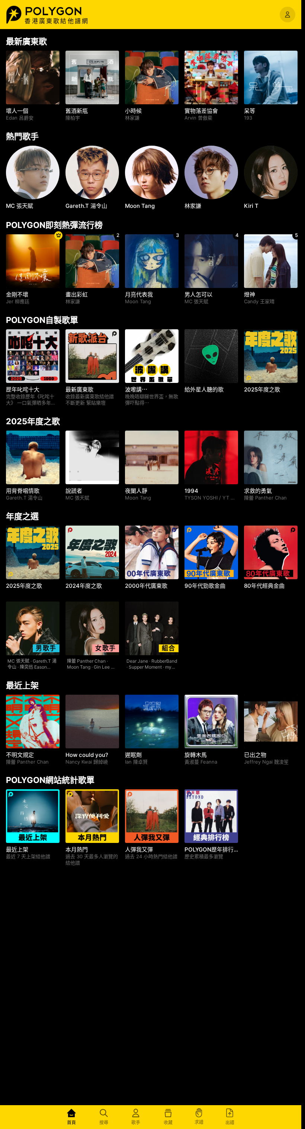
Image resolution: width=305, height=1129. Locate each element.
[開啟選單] (287, 14)
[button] (61, 11)
